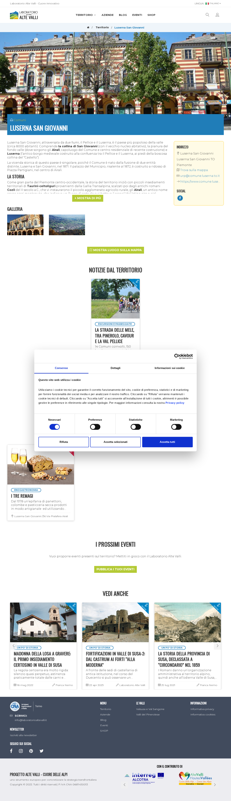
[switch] (95, 427)
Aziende (108, 15)
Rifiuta (64, 441)
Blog (123, 15)
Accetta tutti (167, 441)
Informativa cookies (202, 714)
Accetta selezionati (115, 441)
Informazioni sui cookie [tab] (169, 367)
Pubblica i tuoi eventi (115, 569)
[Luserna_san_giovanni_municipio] (25, 224)
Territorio (84, 15)
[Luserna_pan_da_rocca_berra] (67, 224)
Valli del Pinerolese (148, 714)
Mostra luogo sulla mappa (117, 250)
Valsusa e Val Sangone (150, 709)
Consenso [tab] (61, 367)
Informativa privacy (202, 709)
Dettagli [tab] (116, 367)
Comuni (20, 120)
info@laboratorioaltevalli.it (31, 720)
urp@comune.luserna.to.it (200, 176)
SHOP (151, 15)
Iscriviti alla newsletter (23, 735)
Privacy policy (174, 402)
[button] (87, 198)
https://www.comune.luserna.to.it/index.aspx (200, 181)
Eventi (137, 15)
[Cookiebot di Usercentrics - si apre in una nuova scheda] (177, 356)
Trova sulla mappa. (194, 170)
